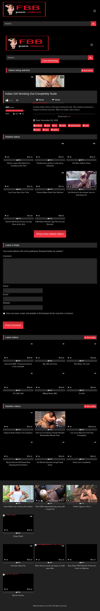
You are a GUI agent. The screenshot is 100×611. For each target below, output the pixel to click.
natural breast (75, 125)
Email (6, 294)
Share (57, 100)
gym (48, 125)
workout (39, 125)
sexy (46, 130)
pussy (38, 130)
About (41, 100)
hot (55, 125)
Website (6, 303)
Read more (63, 116)
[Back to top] (92, 603)
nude (86, 125)
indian (63, 125)
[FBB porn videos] (50, 10)
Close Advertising (50, 61)
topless (55, 130)
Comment (7, 256)
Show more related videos (50, 234)
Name (6, 286)
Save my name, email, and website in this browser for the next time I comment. (39, 313)
